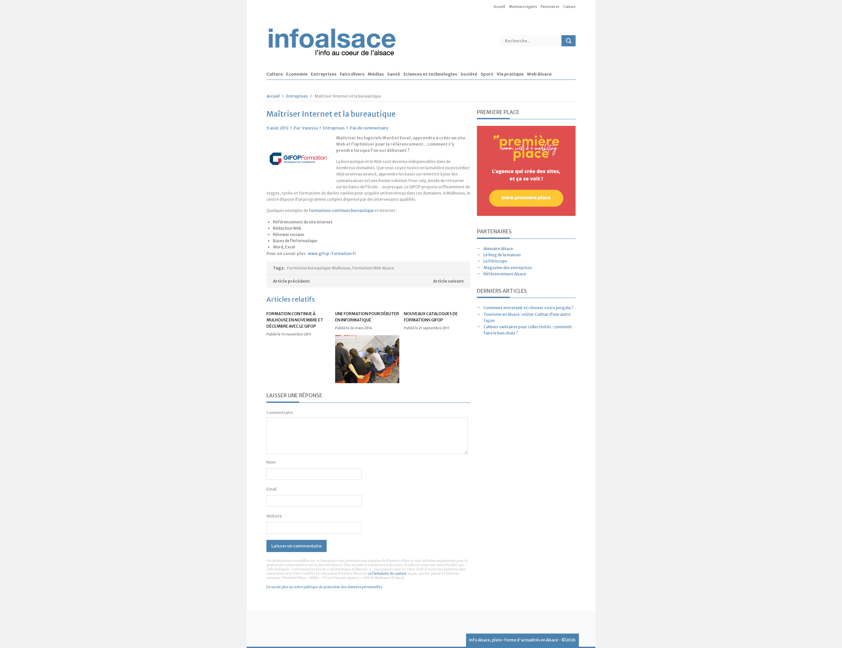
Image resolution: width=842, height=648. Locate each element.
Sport (487, 74)
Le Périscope (495, 261)
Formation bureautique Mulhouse (318, 268)
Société (468, 74)
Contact (569, 7)
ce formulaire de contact (387, 573)
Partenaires (550, 7)
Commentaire (279, 412)
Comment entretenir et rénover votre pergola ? (528, 307)
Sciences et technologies (430, 74)
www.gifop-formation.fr (332, 253)
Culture (274, 74)
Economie (297, 74)
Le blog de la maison (502, 254)
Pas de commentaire (369, 128)
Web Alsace (539, 74)
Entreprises (323, 74)
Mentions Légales (523, 7)
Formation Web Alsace (373, 268)
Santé (393, 74)
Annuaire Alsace (498, 248)
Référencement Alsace (504, 273)
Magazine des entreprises (507, 267)
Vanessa (310, 128)
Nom (271, 462)
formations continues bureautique (341, 210)
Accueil (499, 7)
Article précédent (291, 281)
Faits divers (352, 74)
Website (274, 516)
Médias (376, 74)
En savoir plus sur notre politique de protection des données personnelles (324, 587)
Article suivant (448, 281)
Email (271, 489)
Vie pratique (510, 74)
